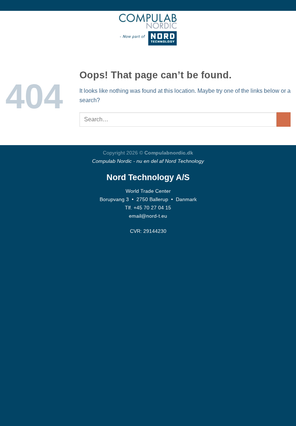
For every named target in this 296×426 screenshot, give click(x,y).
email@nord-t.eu (148, 216)
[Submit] (284, 119)
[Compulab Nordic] (148, 29)
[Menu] (9, 29)
